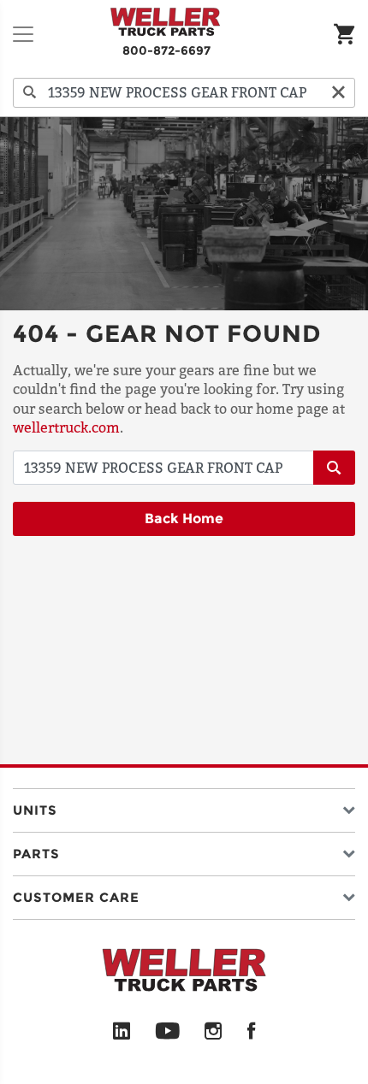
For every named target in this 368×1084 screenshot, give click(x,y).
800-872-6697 (166, 50)
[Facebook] (251, 1032)
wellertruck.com (66, 427)
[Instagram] (214, 1032)
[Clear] (338, 93)
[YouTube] (167, 1032)
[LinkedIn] (121, 1032)
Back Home (184, 518)
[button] (184, 806)
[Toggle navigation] (23, 34)
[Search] (30, 93)
